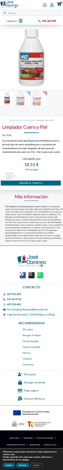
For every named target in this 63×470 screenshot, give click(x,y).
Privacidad (28, 438)
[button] (15, 21)
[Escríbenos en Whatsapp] (45, 5)
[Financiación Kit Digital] (31, 413)
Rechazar (22, 465)
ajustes (25, 459)
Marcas (26, 352)
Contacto (27, 358)
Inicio (11, 120)
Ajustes (36, 465)
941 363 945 (49, 21)
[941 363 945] (39, 21)
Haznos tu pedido (31, 346)
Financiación (34, 445)
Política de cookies (45, 438)
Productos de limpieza (24, 120)
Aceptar (9, 465)
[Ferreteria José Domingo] (9, 4)
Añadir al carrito (30, 183)
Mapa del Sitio (50, 445)
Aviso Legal (14, 438)
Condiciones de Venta (16, 445)
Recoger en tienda (32, 335)
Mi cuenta (28, 329)
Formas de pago (31, 341)
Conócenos (28, 364)
